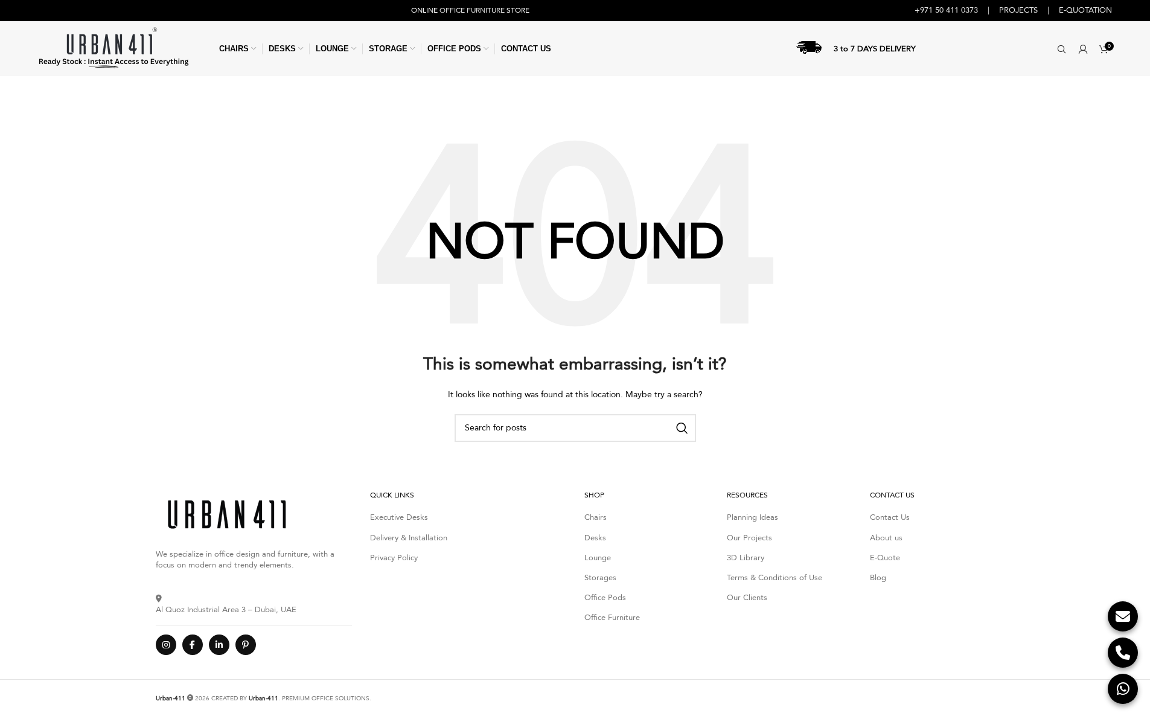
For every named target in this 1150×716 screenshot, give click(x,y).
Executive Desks (399, 517)
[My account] (1082, 49)
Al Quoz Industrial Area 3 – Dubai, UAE (226, 609)
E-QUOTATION (1085, 10)
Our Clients (747, 597)
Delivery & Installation (408, 537)
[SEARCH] (682, 428)
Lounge (597, 557)
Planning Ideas (752, 517)
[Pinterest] (245, 644)
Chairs (595, 517)
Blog (878, 577)
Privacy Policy (394, 557)
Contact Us (890, 517)
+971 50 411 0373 (946, 10)
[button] (1061, 49)
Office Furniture (612, 617)
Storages (600, 577)
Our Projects (749, 537)
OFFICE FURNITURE (472, 10)
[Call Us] (1123, 653)
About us (886, 537)
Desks (595, 537)
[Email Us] (1123, 616)
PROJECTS (1018, 10)
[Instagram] (166, 644)
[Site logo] (113, 48)
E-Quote (885, 557)
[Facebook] (192, 644)
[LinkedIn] (219, 644)
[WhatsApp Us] (1123, 689)
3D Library (745, 557)
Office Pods (605, 597)
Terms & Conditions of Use (774, 577)
